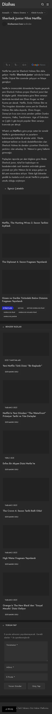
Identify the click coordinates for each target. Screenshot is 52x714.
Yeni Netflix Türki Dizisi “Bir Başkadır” (22, 365)
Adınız (10, 667)
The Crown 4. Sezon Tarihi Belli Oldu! (22, 510)
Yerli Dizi (9, 458)
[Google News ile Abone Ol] (38, 64)
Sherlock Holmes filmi (28, 312)
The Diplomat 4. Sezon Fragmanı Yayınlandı (24, 262)
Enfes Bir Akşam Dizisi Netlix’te (19, 463)
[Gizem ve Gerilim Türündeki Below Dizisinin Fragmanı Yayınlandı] (26, 282)
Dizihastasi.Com (15, 24)
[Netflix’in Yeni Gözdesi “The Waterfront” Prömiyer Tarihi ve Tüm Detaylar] (26, 391)
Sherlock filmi (9, 312)
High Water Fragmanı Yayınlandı (19, 558)
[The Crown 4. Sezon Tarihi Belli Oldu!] (26, 489)
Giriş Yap (36, 686)
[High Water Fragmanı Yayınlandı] (26, 536)
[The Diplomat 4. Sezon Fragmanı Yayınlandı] (26, 246)
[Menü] (47, 4)
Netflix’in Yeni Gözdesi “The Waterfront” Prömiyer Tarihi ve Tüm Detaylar (24, 415)
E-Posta (10, 677)
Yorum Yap (11, 625)
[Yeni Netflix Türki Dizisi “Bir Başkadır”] (26, 344)
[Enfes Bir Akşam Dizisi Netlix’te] (26, 442)
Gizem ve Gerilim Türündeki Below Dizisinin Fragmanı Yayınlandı (25, 300)
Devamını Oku (11, 372)
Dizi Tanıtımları (13, 360)
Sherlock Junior (10, 316)
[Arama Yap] (42, 4)
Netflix (16, 131)
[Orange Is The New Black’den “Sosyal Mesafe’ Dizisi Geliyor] (26, 584)
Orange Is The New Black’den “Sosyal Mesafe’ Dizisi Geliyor (23, 607)
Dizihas (8, 4)
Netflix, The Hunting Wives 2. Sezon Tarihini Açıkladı (25, 224)
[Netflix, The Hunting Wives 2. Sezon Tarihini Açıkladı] (26, 206)
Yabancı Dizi (11, 407)
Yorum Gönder (15, 686)
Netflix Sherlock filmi (35, 308)
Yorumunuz (12, 644)
